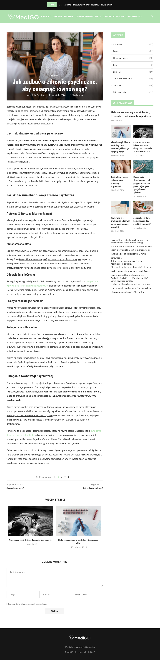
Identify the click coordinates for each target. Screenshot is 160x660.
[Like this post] (61, 477)
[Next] (62, 4)
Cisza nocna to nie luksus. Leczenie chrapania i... (30, 540)
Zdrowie (57, 16)
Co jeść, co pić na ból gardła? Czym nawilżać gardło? (129, 279)
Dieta (98, 16)
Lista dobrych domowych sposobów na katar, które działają (129, 241)
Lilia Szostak (38, 95)
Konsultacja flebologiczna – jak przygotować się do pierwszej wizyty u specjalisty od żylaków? (141, 185)
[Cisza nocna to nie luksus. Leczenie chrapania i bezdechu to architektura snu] (30, 521)
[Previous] (59, 4)
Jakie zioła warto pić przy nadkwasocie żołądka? (126, 262)
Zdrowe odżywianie (113, 16)
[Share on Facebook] (65, 477)
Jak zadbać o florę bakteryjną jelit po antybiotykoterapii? (142, 221)
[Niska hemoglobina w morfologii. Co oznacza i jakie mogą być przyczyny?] (78, 521)
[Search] (151, 16)
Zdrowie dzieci (134, 16)
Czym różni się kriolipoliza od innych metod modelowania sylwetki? (120, 223)
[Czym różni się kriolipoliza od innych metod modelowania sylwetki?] (121, 207)
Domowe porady (84, 16)
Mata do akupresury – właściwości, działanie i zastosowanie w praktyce (131, 114)
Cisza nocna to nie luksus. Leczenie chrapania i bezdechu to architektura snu (142, 147)
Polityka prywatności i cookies (80, 647)
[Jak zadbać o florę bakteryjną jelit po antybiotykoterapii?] (143, 207)
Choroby (46, 16)
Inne (133, 64)
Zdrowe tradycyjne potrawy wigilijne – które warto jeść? (91, 5)
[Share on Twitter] (68, 477)
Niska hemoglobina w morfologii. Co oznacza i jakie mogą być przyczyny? (120, 147)
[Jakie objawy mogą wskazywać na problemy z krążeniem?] (121, 166)
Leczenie (68, 16)
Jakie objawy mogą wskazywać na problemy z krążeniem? (119, 182)
